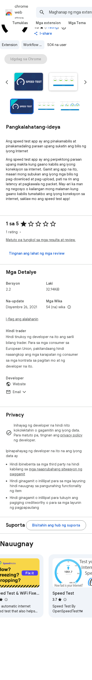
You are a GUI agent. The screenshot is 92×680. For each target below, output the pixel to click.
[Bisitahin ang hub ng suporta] (56, 525)
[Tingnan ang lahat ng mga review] (36, 253)
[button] (29, 82)
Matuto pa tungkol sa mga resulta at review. (41, 240)
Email (17, 392)
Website (19, 384)
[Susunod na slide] (85, 82)
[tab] (20, 22)
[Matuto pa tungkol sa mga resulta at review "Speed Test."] (65, 599)
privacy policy (71, 435)
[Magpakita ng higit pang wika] (69, 307)
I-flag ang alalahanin (22, 319)
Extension (9, 45)
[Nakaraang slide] (7, 82)
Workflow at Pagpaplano (33, 45)
